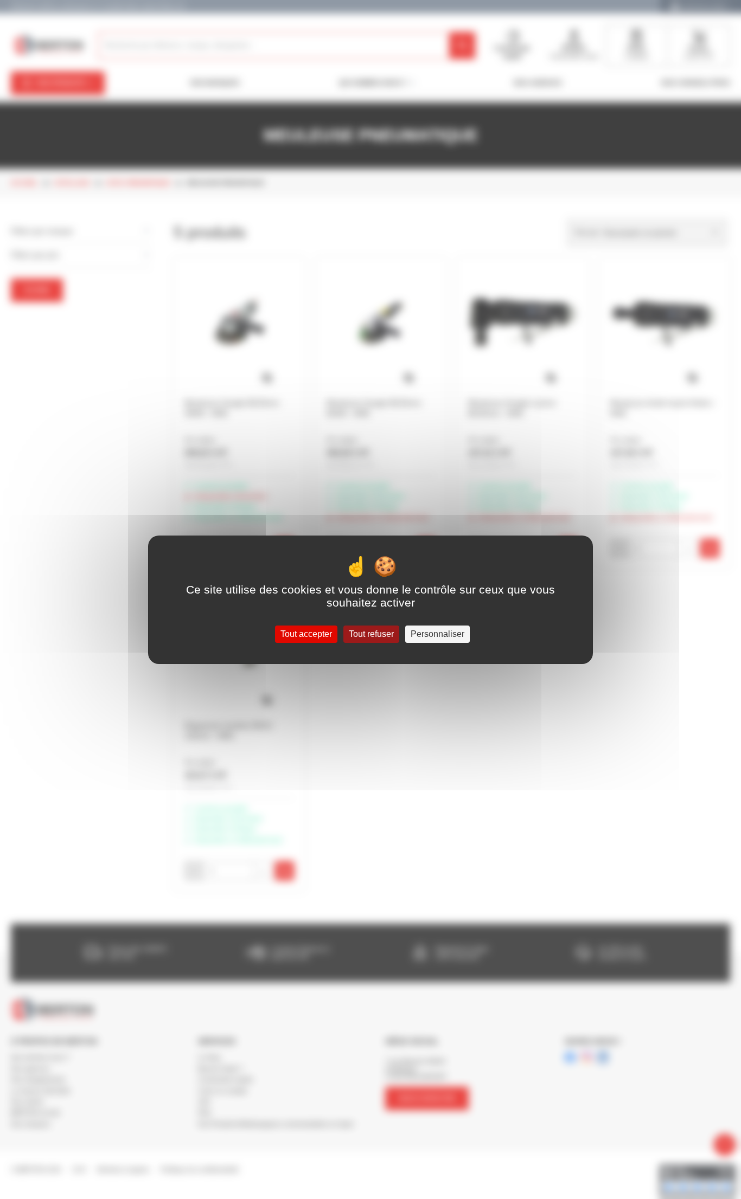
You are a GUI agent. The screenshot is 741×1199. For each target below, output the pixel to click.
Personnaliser (437, 634)
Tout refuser (371, 634)
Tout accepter (306, 634)
